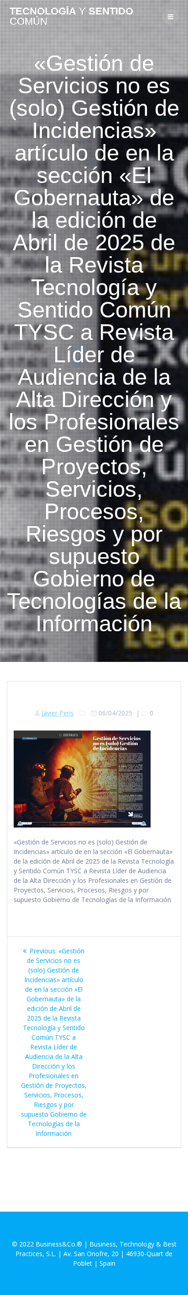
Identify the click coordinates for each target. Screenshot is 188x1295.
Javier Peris (58, 713)
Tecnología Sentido (71, 16)
